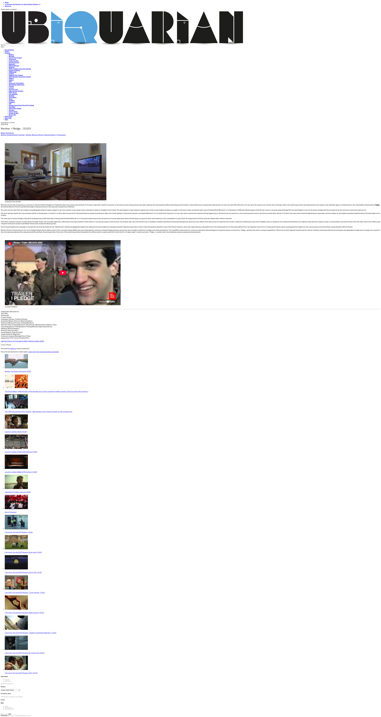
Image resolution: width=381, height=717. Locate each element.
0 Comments (61, 135)
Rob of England (10, 512)
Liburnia (11, 86)
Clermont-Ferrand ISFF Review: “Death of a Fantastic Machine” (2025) (30, 633)
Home (7, 2)
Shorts (7, 51)
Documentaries (9, 50)
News (6, 119)
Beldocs (28, 135)
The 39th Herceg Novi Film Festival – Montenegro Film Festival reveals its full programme (38, 412)
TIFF (10, 103)
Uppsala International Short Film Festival (21, 105)
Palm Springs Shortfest (16, 91)
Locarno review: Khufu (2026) (16, 432)
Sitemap (7, 679)
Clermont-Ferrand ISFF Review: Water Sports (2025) (24, 613)
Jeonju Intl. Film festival (16, 83)
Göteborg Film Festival (16, 75)
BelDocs (11, 54)
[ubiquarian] (122, 44)
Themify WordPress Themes (23, 715)
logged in (12, 348)
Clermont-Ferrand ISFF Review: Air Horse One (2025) (24, 653)
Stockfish (11, 100)
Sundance (12, 102)
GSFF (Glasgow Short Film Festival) (20, 77)
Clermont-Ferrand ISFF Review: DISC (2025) (21, 673)
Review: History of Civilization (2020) (14, 341)
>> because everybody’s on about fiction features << (22, 4)
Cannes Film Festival (15, 58)
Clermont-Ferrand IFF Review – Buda (19, 532)
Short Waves (12, 97)
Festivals (7, 53)
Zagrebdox (12, 107)
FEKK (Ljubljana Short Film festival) (20, 69)
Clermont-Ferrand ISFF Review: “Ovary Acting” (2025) (25, 593)
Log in (6, 706)
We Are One (12, 115)
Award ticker (8, 116)
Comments (9, 709)
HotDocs (11, 78)
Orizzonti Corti (13, 89)
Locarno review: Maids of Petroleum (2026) (21, 472)
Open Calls (8, 118)
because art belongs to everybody (13, 696)
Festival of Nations (14, 70)
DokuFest (11, 67)
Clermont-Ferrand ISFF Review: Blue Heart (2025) (23, 552)
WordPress (11, 715)
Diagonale (12, 64)
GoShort (11, 73)
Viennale (11, 110)
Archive (3, 690)
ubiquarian (5, 714)
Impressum (8, 681)
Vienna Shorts (13, 111)
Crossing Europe (14, 62)
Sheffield (11, 96)
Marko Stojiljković (7, 133)
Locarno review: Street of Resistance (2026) (21, 452)
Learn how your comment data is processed (43, 352)
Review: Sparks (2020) (36, 341)
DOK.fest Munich (14, 65)
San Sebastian (13, 94)
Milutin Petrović (38, 135)
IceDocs (11, 80)
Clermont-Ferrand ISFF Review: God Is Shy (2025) (23, 572)
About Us (8, 6)
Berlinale (11, 56)
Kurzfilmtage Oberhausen (16, 84)
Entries (8, 707)
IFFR (10, 81)
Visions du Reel (13, 113)
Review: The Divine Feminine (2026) (18, 371)
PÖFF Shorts (13, 92)
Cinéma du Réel (13, 61)
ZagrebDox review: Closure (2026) (18, 492)
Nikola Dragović (50, 135)
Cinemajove (12, 59)
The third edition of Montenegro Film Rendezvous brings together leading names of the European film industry (46, 392)
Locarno (11, 88)
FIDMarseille (12, 72)
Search (3, 45)
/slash (10, 99)
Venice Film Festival (15, 108)
